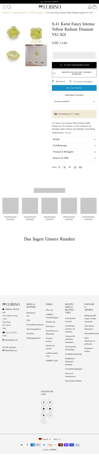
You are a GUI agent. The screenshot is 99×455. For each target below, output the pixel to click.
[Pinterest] (50, 402)
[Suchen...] (9, 7)
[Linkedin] (43, 415)
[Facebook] (43, 402)
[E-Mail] (50, 415)
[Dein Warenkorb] (95, 7)
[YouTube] (50, 408)
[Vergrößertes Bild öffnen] (13, 32)
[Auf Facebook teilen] (59, 167)
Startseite (6, 12)
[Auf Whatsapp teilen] (75, 167)
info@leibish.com (11, 340)
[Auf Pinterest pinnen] (69, 167)
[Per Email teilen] (80, 167)
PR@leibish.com (11, 350)
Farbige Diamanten (20, 12)
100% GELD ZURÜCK (51, 1)
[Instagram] (43, 408)
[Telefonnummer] (43, 421)
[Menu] (4, 7)
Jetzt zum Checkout (74, 88)
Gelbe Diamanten (36, 12)
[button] (74, 65)
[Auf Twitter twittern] (64, 167)
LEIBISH (53, 450)
